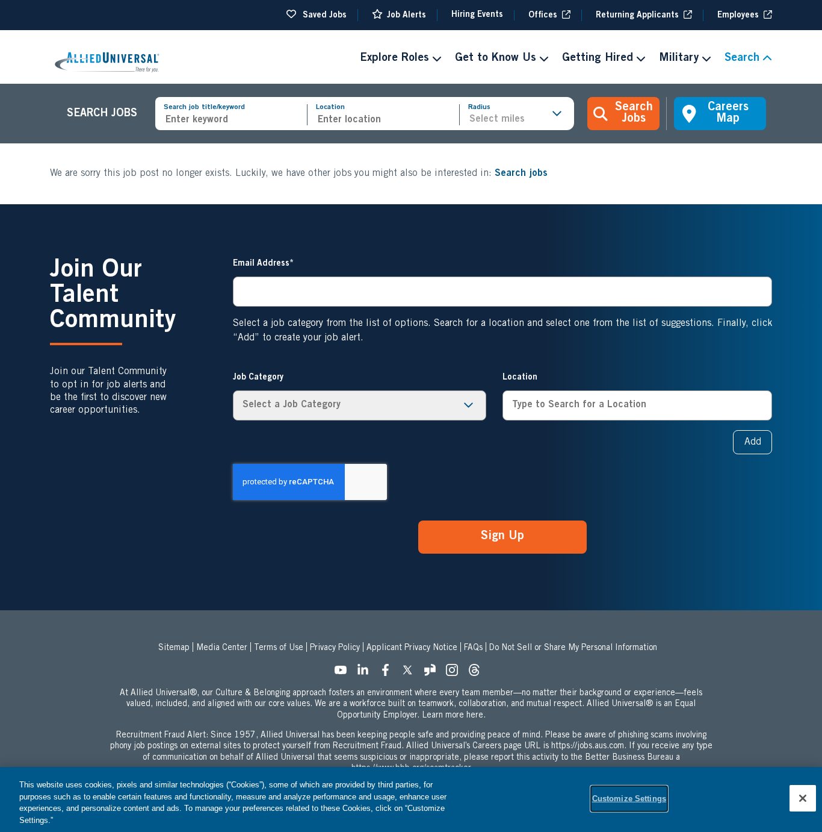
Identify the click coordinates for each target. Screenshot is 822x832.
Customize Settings (629, 798)
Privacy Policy (335, 648)
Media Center (221, 648)
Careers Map (728, 113)
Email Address (261, 264)
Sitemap (174, 648)
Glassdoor (433, 673)
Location (330, 107)
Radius (479, 107)
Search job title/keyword (204, 107)
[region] (411, 799)
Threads (477, 673)
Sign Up (502, 537)
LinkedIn (366, 673)
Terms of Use (278, 648)
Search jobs (521, 173)
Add (752, 442)
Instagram (455, 673)
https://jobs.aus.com (587, 746)
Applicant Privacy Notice (411, 648)
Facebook (388, 673)
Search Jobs (634, 113)
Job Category (258, 378)
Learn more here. (454, 716)
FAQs (473, 648)
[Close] (803, 798)
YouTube (344, 673)
